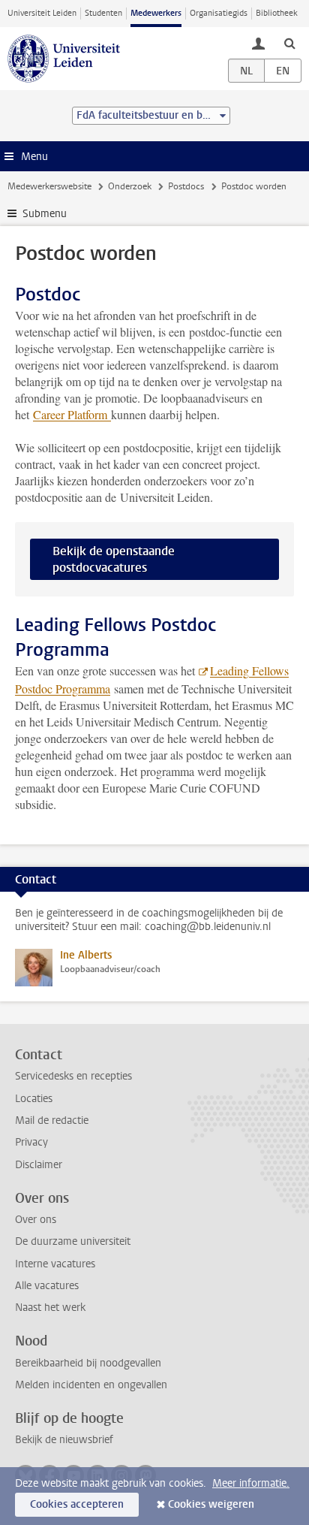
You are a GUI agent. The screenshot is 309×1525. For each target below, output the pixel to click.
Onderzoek (130, 186)
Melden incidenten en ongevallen (91, 1385)
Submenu (44, 214)
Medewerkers (156, 13)
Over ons (35, 1219)
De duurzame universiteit (72, 1241)
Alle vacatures (47, 1286)
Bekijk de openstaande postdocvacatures (113, 559)
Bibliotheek (277, 13)
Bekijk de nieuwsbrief (64, 1440)
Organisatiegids (219, 13)
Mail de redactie (51, 1120)
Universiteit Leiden (42, 13)
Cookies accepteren (77, 1504)
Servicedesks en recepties (73, 1076)
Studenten (103, 13)
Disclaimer (38, 1165)
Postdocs (186, 186)
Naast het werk (50, 1307)
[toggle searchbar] (290, 43)
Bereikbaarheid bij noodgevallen (88, 1363)
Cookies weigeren (211, 1504)
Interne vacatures (55, 1264)
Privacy (31, 1142)
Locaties (33, 1099)
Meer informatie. (251, 1483)
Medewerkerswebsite (50, 186)
